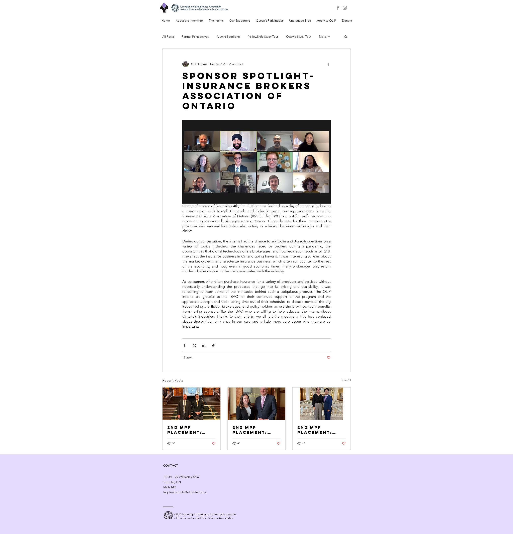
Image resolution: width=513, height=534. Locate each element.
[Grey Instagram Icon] (344, 7)
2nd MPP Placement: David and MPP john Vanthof (188, 430)
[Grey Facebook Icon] (337, 7)
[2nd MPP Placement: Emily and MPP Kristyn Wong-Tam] (321, 404)
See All (346, 380)
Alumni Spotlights (228, 36)
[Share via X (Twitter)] (194, 345)
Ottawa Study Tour (298, 36)
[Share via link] (214, 345)
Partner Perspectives (195, 36)
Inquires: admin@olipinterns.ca (184, 492)
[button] (345, 36)
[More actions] (328, 64)
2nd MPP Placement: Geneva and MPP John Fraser (256, 430)
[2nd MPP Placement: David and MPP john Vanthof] (191, 404)
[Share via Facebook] (184, 345)
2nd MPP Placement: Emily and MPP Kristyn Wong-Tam (319, 430)
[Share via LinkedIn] (204, 345)
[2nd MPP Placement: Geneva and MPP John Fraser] (257, 404)
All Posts (168, 36)
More (322, 36)
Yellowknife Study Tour (263, 36)
